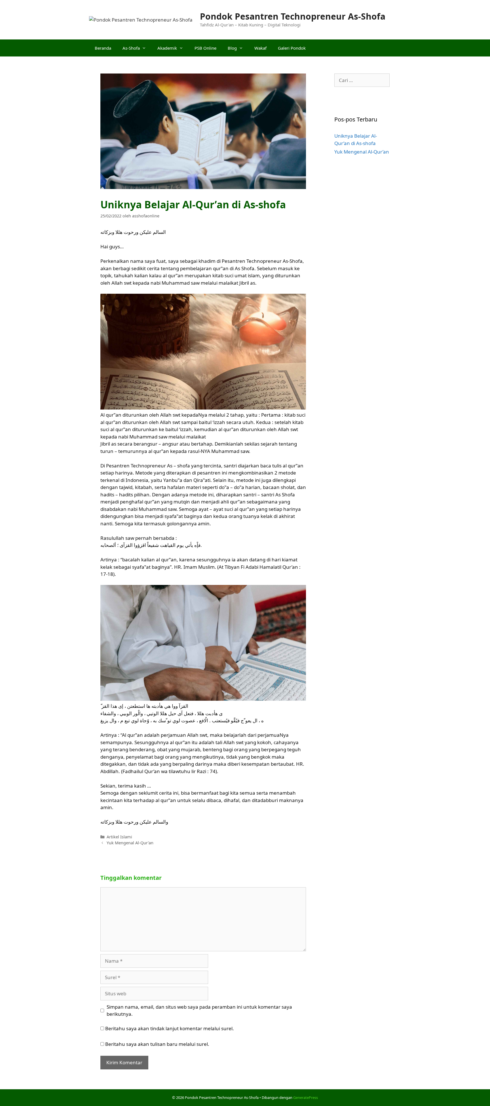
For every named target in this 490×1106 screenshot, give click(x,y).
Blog (232, 48)
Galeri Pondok (292, 48)
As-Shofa (131, 48)
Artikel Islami (119, 837)
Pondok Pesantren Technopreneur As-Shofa (292, 16)
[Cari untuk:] (362, 80)
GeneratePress (305, 1097)
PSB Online (205, 48)
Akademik (167, 48)
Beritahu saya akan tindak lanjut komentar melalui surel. (169, 1028)
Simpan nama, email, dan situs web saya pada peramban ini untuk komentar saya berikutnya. (199, 1010)
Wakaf (260, 48)
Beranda (103, 48)
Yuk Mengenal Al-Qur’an (130, 842)
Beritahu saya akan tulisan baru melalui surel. (157, 1044)
